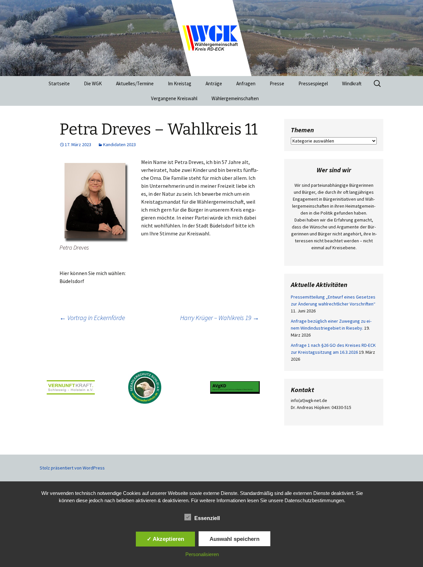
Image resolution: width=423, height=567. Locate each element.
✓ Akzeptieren (165, 539)
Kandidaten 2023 (119, 144)
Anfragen (245, 83)
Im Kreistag (179, 83)
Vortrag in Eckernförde (92, 317)
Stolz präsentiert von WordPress (72, 468)
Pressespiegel (313, 83)
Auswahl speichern (234, 539)
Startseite (59, 83)
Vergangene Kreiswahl (174, 98)
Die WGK (93, 83)
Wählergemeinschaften (235, 98)
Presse (277, 83)
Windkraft (352, 83)
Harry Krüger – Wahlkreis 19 (219, 317)
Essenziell (207, 518)
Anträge (214, 83)
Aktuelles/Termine (135, 83)
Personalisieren (202, 554)
